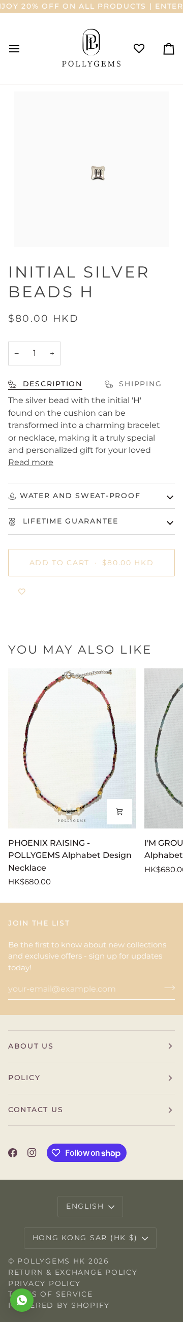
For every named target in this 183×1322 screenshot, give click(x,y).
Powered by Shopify (59, 1305)
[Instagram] (32, 1152)
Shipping (139, 383)
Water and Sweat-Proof (80, 495)
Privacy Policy (44, 1283)
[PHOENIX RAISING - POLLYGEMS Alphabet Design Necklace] (72, 748)
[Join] (166, 987)
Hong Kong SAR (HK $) (85, 1237)
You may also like (80, 649)
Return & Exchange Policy (72, 1272)
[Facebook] (12, 1152)
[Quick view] (119, 811)
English (85, 1206)
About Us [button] (31, 1046)
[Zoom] (33, 228)
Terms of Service (50, 1294)
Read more (30, 462)
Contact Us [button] (35, 1109)
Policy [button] (24, 1077)
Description (51, 383)
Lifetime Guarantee (69, 521)
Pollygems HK (51, 1261)
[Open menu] (23, 48)
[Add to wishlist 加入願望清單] (22, 591)
